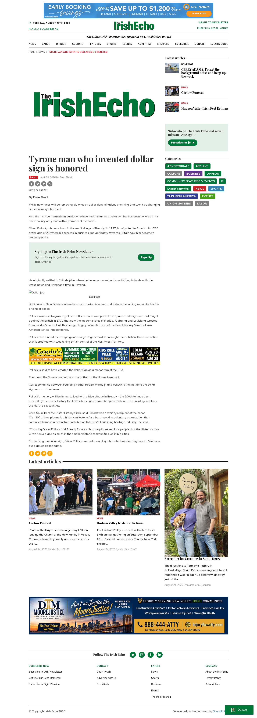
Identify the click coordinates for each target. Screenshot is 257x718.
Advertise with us (106, 678)
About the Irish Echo (216, 671)
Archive (202, 166)
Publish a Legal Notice (212, 28)
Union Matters (179, 203)
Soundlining (220, 711)
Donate (200, 44)
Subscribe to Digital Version (44, 684)
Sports (112, 44)
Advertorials (178, 166)
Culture (77, 44)
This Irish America (181, 196)
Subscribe (182, 44)
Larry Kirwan (178, 188)
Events (127, 44)
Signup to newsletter (213, 22)
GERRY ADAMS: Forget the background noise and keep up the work (203, 72)
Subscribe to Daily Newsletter (45, 671)
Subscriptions (212, 684)
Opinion (61, 44)
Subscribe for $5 (181, 142)
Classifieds (103, 684)
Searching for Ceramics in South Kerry (192, 559)
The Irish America (161, 696)
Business (193, 173)
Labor (46, 44)
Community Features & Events (191, 181)
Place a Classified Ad (43, 29)
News (32, 44)
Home (32, 52)
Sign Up (146, 257)
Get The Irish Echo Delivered (44, 678)
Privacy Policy (213, 678)
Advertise (145, 44)
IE (222, 181)
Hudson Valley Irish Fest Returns (204, 108)
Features (95, 44)
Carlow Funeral (192, 92)
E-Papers (163, 44)
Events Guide (219, 44)
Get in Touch (104, 671)
